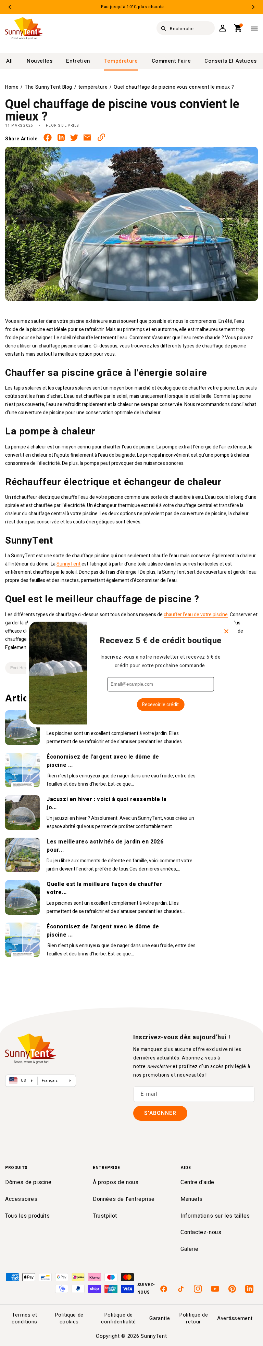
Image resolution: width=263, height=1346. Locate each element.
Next (253, 7)
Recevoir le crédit (160, 704)
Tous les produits (27, 1216)
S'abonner (160, 1113)
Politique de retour (193, 1318)
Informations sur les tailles (215, 1216)
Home (11, 87)
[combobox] (185, 28)
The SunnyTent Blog (48, 87)
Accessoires (21, 1199)
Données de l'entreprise (124, 1199)
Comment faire (171, 61)
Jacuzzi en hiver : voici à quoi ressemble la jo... (106, 803)
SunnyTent (68, 564)
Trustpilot (105, 1216)
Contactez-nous (200, 1232)
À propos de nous (116, 1182)
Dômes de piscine (28, 1182)
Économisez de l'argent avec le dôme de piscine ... (103, 761)
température (121, 61)
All (9, 61)
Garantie (159, 1318)
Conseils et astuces (230, 61)
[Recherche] (163, 28)
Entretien (78, 61)
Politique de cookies (69, 1318)
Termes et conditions (24, 1318)
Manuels (191, 1199)
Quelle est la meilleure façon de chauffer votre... (104, 888)
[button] (238, 28)
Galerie (189, 1249)
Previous (9, 7)
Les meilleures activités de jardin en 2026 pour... (105, 846)
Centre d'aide (197, 1182)
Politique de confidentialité (118, 1318)
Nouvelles (39, 61)
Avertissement (235, 1318)
